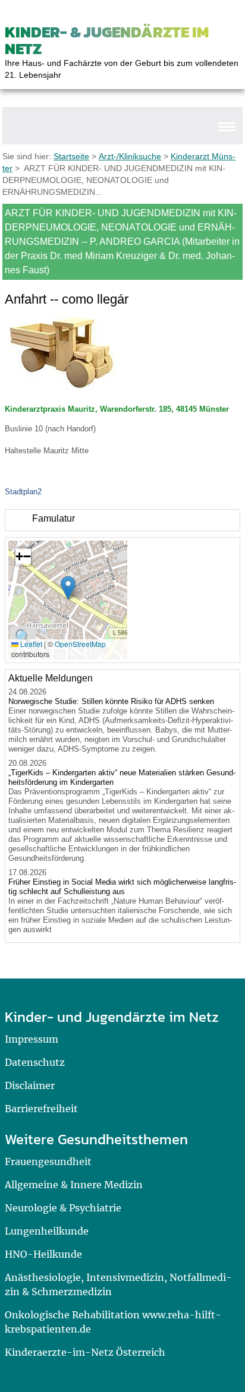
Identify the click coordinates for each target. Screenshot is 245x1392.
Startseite (71, 156)
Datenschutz (35, 1062)
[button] (68, 588)
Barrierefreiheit (41, 1109)
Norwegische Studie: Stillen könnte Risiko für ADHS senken (111, 701)
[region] (122, 520)
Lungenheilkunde (47, 1231)
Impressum (31, 1039)
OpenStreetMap (80, 644)
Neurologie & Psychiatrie (63, 1208)
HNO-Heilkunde (43, 1254)
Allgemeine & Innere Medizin (74, 1185)
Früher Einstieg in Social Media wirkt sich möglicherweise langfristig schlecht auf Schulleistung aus (122, 887)
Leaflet (30, 644)
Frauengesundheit (48, 1161)
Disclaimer (30, 1085)
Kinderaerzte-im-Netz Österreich (85, 1352)
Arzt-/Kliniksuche (130, 156)
